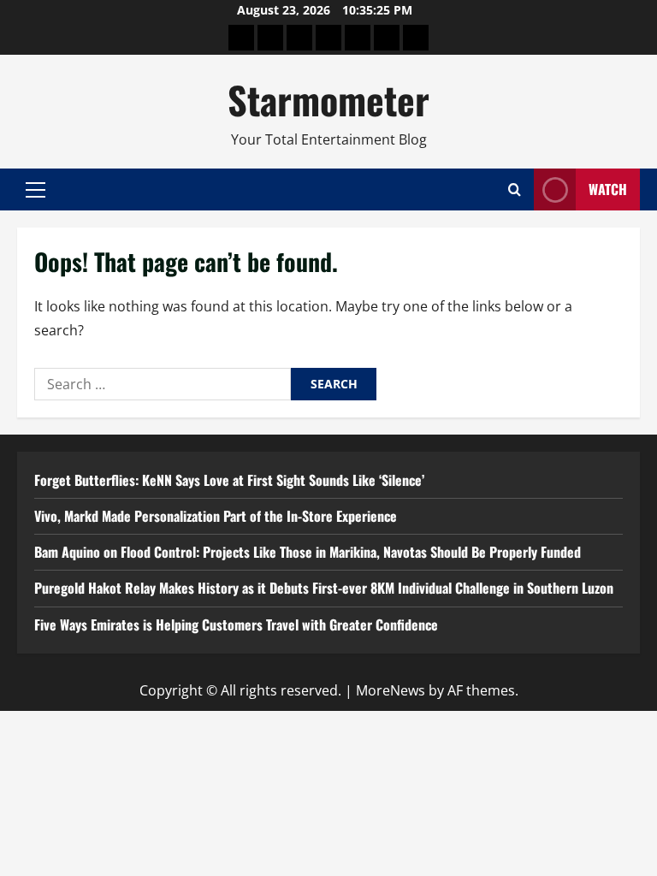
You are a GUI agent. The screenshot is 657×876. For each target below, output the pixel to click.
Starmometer (328, 99)
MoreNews (390, 690)
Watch (608, 189)
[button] (35, 190)
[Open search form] (514, 189)
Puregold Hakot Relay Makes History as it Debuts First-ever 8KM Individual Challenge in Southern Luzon (323, 587)
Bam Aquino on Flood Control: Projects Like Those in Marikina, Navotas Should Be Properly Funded (307, 552)
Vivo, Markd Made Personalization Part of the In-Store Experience (215, 516)
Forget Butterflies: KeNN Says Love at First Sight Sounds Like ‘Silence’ (229, 480)
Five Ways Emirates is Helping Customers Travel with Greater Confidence (236, 624)
